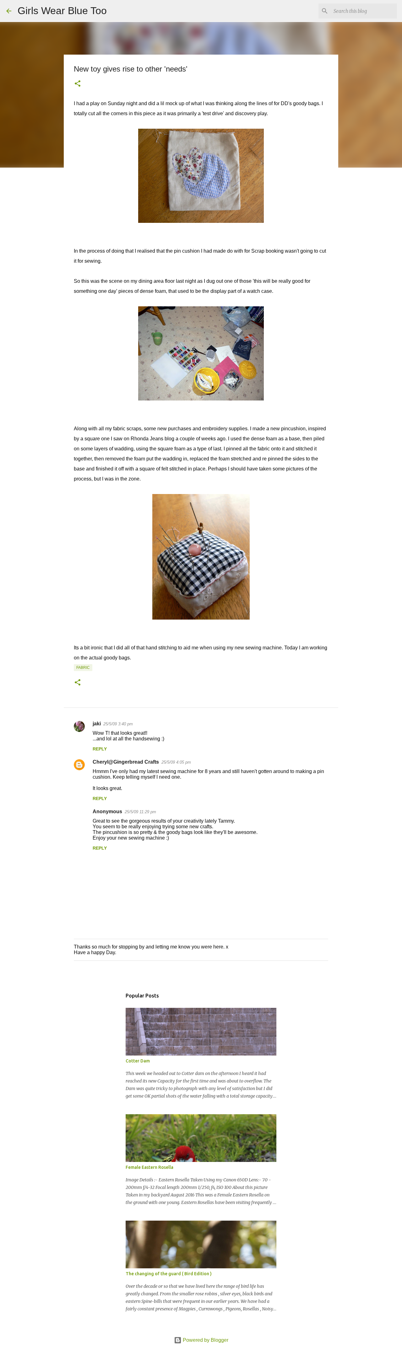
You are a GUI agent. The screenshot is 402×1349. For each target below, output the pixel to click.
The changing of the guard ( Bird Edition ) (169, 1273)
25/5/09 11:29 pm (140, 811)
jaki (97, 723)
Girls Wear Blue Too (62, 10)
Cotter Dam (138, 1060)
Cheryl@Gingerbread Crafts (126, 762)
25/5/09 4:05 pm (176, 762)
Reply (100, 748)
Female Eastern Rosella (149, 1167)
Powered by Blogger (205, 1340)
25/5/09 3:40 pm (118, 724)
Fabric (83, 667)
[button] (77, 84)
